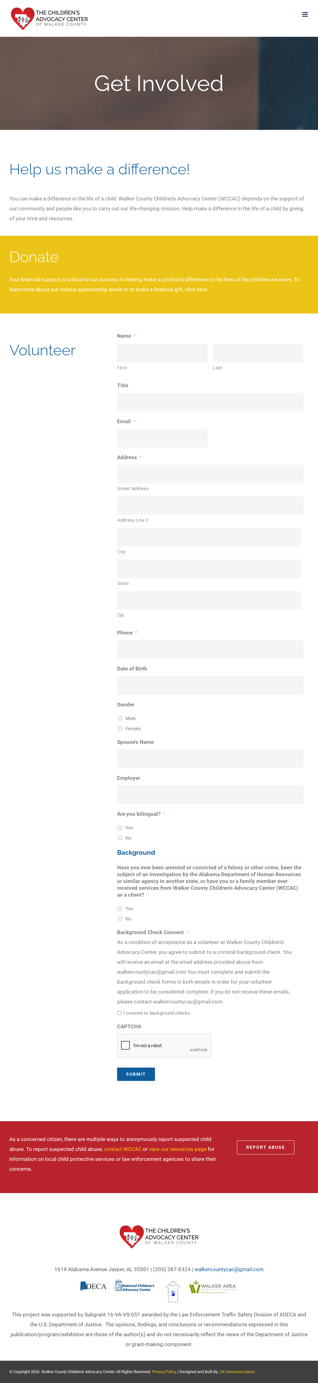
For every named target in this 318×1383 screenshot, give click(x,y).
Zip (120, 614)
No (128, 838)
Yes (129, 828)
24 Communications (237, 1371)
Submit (136, 1074)
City (121, 551)
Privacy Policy (164, 1371)
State (123, 583)
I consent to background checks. (157, 1013)
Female (133, 728)
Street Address (132, 488)
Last (218, 367)
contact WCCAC (123, 1149)
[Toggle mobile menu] (305, 14)
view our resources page (178, 1149)
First (122, 367)
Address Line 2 (132, 520)
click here (196, 289)
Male (130, 718)
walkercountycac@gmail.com (229, 1269)
